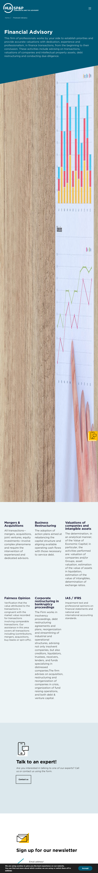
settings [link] (8, 870)
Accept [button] (85, 868)
